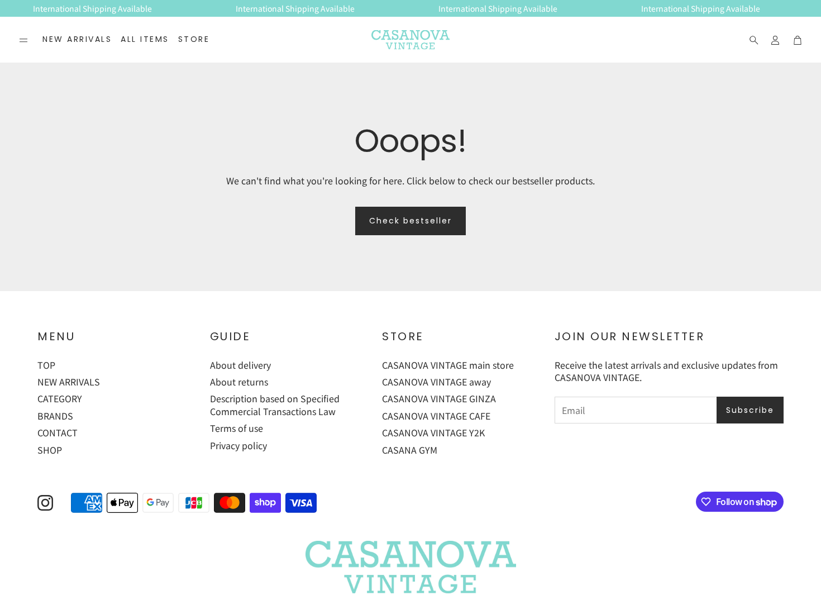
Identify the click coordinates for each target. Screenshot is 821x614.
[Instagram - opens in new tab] (45, 503)
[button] (23, 40)
